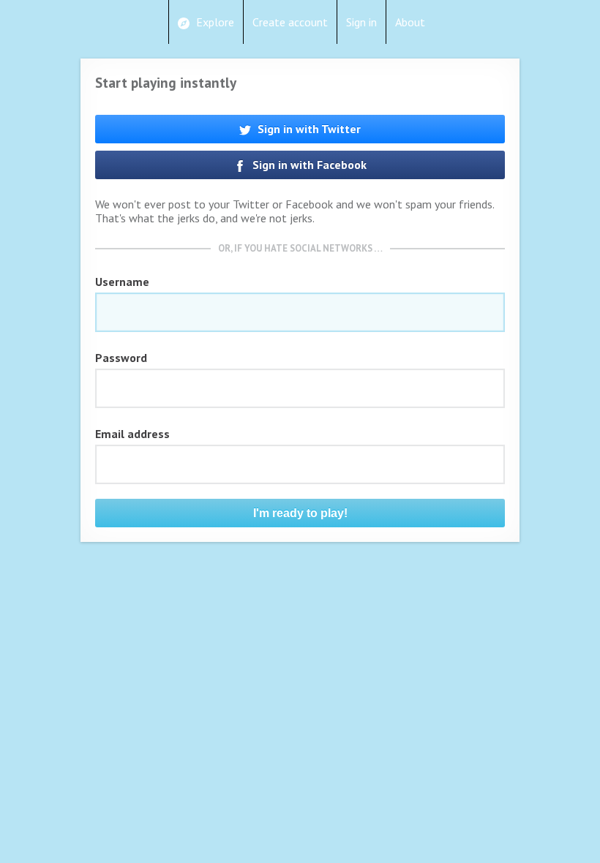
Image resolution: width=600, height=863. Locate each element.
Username (122, 281)
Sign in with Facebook (308, 164)
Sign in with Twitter (308, 128)
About (410, 22)
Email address (132, 433)
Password (121, 357)
